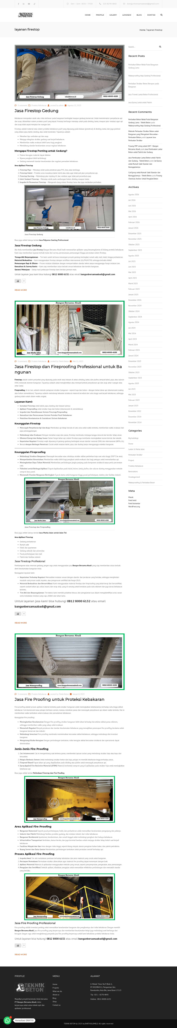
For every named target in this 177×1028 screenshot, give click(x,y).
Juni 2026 (132, 206)
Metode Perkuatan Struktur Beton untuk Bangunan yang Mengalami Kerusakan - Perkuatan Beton (143, 134)
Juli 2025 (131, 261)
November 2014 (134, 422)
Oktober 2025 (133, 244)
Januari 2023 (133, 405)
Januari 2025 (133, 294)
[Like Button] (18, 281)
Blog (139, 15)
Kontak (151, 15)
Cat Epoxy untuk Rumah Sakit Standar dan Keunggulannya (145, 164)
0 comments (22, 105)
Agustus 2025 (133, 256)
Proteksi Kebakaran (39, 105)
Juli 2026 (131, 200)
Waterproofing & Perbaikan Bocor (141, 482)
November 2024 (134, 305)
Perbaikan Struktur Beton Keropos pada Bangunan (143, 85)
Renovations (133, 471)
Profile (100, 15)
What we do (57, 991)
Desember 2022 (134, 411)
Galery (113, 15)
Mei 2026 (132, 211)
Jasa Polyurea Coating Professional (53, 240)
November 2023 (134, 367)
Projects (56, 988)
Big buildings (133, 438)
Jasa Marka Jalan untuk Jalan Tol (52, 533)
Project (131, 460)
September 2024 (135, 317)
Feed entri (132, 500)
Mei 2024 (132, 333)
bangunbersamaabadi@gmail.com (143, 4)
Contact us (57, 1005)
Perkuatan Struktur (135, 455)
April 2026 (132, 217)
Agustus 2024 (133, 322)
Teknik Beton (64, 361)
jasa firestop (38, 250)
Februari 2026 (134, 222)
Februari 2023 (134, 400)
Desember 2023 (134, 361)
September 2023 (135, 378)
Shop (55, 1001)
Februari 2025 (134, 289)
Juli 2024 (131, 328)
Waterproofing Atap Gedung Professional (144, 75)
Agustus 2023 (133, 383)
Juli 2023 (131, 389)
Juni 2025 (132, 267)
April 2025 (132, 278)
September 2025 (135, 250)
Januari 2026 (133, 228)
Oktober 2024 (133, 311)
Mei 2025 (132, 272)
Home (87, 15)
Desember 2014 (134, 417)
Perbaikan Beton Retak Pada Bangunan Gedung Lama (143, 66)
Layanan (126, 15)
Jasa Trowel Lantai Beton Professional (143, 94)
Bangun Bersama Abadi (82, 565)
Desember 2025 (134, 233)
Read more (21, 290)
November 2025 (134, 239)
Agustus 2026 (133, 194)
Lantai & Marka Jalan (136, 449)
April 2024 (132, 339)
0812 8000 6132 (60, 274)
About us (56, 994)
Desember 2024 (134, 300)
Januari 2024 (133, 355)
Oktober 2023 (133, 372)
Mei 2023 (132, 394)
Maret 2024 (133, 344)
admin (61, 105)
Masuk (130, 497)
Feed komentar (134, 503)
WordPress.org (134, 506)
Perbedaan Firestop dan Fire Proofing (48, 773)
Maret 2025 (133, 283)
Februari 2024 (134, 350)
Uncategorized (134, 477)
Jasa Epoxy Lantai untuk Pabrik (140, 102)
